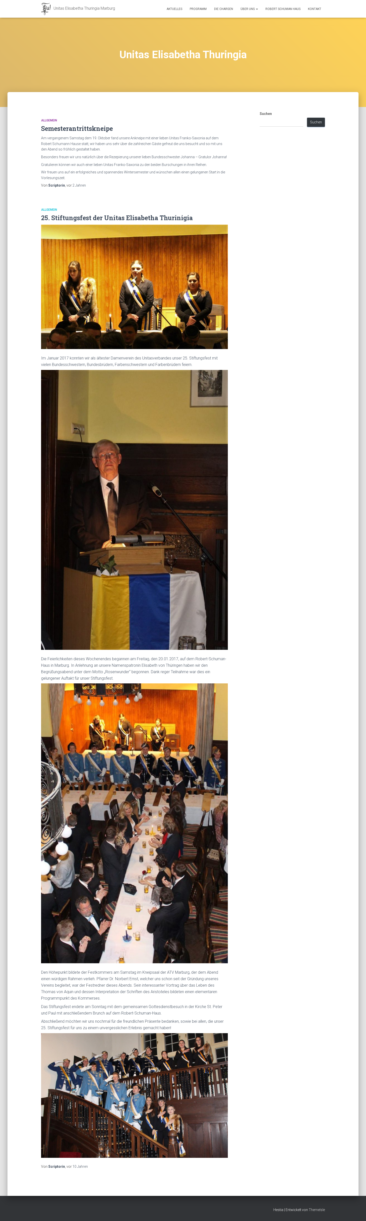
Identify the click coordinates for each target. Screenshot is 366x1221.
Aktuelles (174, 9)
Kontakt (314, 9)
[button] (256, 9)
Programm (198, 9)
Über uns (248, 9)
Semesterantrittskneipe (77, 128)
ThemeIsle (317, 1210)
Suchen (266, 114)
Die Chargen (223, 9)
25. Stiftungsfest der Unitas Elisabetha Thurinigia (117, 218)
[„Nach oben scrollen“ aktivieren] (356, 1211)
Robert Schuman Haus (283, 9)
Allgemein (49, 120)
